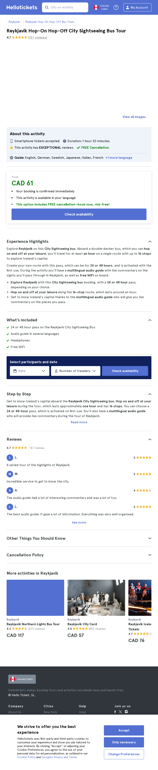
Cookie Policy (26, 757)
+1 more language (118, 158)
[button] (79, 241)
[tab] (79, 241)
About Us (14, 712)
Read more (79, 422)
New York (50, 712)
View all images (134, 117)
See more (79, 522)
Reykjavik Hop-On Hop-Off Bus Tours (49, 21)
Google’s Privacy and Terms (59, 757)
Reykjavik (14, 21)
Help (82, 712)
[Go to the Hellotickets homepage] (22, 7)
